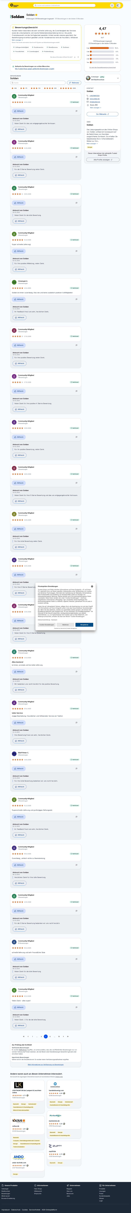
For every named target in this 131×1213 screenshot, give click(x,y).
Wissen (101, 1198)
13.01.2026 (16, 920)
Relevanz (75, 83)
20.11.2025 (27, 708)
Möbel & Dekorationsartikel (21, 1110)
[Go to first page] (24, 1036)
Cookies (25, 1210)
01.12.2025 (27, 805)
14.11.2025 (16, 309)
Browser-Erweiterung (8, 1198)
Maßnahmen (23, 1050)
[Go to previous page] (28, 1036)
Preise (101, 1193)
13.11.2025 (27, 288)
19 (59, 1036)
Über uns (69, 1191)
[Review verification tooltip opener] (36, 15)
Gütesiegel (5, 1189)
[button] (112, 5)
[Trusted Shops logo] (14, 5)
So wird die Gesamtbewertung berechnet (102, 67)
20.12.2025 (27, 996)
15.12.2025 (16, 681)
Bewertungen (6, 1193)
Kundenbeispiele (104, 1196)
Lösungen (102, 1191)
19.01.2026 (27, 194)
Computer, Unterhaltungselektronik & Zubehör (26, 1140)
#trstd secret (6, 1196)
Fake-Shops (38, 1189)
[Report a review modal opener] (76, 111)
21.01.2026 (27, 148)
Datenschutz (15, 1210)
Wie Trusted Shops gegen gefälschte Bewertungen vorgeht (34, 69)
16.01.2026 (16, 538)
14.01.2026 (27, 759)
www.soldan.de (95, 99)
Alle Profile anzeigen (102, 160)
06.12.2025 (27, 948)
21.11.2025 (16, 732)
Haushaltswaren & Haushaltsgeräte (23, 1107)
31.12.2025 (27, 240)
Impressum (6, 1210)
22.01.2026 (27, 102)
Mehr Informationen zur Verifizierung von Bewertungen (46, 1064)
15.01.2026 (27, 520)
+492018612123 (94, 96)
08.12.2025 (27, 854)
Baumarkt (16, 1104)
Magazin (69, 1189)
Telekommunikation (18, 1146)
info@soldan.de (95, 102)
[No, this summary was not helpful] (78, 57)
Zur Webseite (101, 114)
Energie (90, 147)
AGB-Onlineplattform (49, 1210)
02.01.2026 (16, 260)
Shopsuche (37, 1193)
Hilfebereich (38, 1191)
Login (101, 1201)
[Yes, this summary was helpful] (74, 57)
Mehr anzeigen (94, 107)
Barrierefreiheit (34, 1210)
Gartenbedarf (32, 1104)
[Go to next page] (63, 1036)
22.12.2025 (16, 1017)
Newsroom (70, 1193)
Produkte (102, 1189)
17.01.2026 (27, 336)
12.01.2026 (27, 902)
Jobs (68, 1196)
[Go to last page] (68, 1036)
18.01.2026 (27, 474)
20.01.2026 (16, 212)
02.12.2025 (16, 826)
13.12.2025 (27, 657)
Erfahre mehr (59, 1076)
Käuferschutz (6, 1191)
